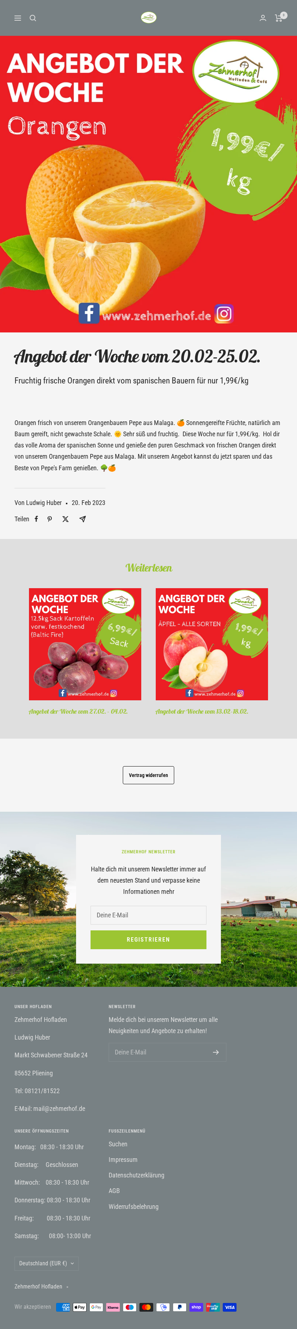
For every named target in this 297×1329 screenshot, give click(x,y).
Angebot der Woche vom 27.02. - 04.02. (78, 711)
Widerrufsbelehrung (134, 1206)
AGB (114, 1190)
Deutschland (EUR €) (43, 1263)
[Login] (263, 18)
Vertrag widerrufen (148, 775)
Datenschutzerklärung (136, 1175)
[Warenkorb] (279, 18)
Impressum (123, 1159)
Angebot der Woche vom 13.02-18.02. (202, 711)
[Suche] (33, 18)
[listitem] (36, 519)
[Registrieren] (216, 1052)
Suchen (118, 1144)
